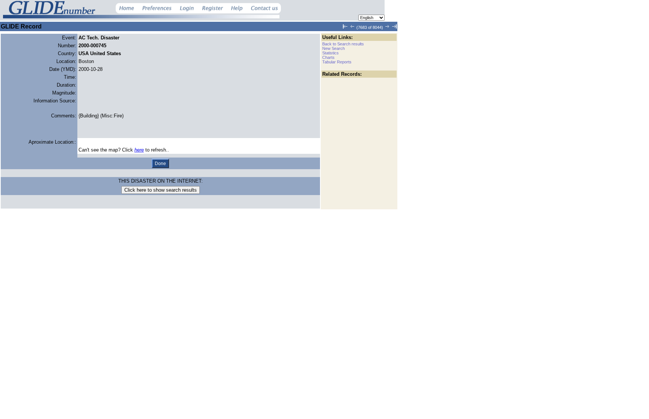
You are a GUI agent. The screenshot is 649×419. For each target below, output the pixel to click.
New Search (333, 48)
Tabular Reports (337, 62)
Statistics (330, 53)
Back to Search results (343, 44)
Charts (328, 57)
